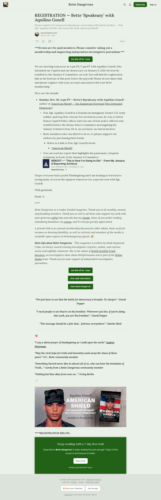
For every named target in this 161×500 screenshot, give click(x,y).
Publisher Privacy (94, 479)
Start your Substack (74, 488)
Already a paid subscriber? (80, 467)
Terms (81, 482)
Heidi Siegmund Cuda (49, 33)
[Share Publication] (130, 4)
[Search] (124, 4)
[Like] (37, 41)
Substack (68, 494)
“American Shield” (62, 148)
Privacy (74, 482)
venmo (67, 221)
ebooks (86, 217)
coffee (54, 217)
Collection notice (92, 482)
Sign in (153, 4)
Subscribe (140, 4)
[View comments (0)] (43, 41)
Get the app (93, 488)
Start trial (80, 461)
